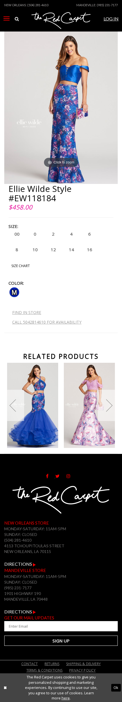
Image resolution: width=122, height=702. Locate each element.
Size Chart (20, 265)
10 (35, 249)
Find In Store (26, 312)
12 (53, 249)
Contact (29, 663)
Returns (52, 663)
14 (71, 249)
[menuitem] (6, 18)
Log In (111, 18)
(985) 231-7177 (107, 5)
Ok (115, 687)
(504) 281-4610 (37, 5)
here (66, 698)
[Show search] (17, 19)
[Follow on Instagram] (71, 476)
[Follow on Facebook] (50, 476)
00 (17, 234)
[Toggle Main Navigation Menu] (6, 18)
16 (89, 249)
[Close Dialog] (5, 688)
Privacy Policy (82, 670)
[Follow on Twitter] (60, 476)
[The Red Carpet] (61, 26)
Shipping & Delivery (83, 663)
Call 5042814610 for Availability (46, 322)
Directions (18, 564)
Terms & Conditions (44, 670)
